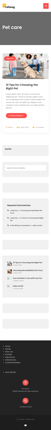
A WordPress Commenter (20, 225)
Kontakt (8, 354)
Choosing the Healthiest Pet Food (27, 270)
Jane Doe (13, 210)
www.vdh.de (10, 372)
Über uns (9, 351)
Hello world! (37, 225)
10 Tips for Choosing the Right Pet (22, 86)
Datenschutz (10, 360)
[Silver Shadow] (8, 6)
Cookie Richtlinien (12, 362)
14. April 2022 (24, 127)
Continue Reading (15, 116)
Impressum (10, 357)
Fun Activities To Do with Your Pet (27, 278)
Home (7, 346)
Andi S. (10, 127)
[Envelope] (25, 425)
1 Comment (39, 127)
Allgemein (10, 58)
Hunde (8, 349)
